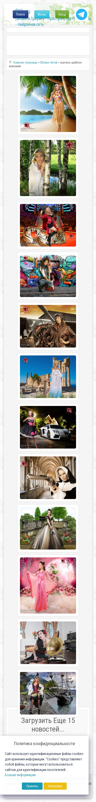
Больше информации (20, 775)
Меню (42, 14)
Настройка (55, 786)
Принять (32, 786)
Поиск (20, 14)
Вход (62, 14)
